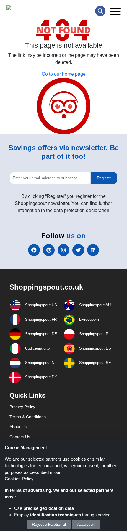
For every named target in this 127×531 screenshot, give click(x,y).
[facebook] (34, 250)
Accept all (86, 524)
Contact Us (19, 436)
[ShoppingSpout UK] (29, 9)
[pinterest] (49, 250)
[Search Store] (100, 11)
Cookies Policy (19, 478)
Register (104, 178)
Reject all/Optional (49, 524)
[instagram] (63, 250)
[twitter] (78, 250)
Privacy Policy (22, 406)
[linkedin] (93, 250)
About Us (18, 426)
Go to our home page (64, 74)
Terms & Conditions (27, 416)
